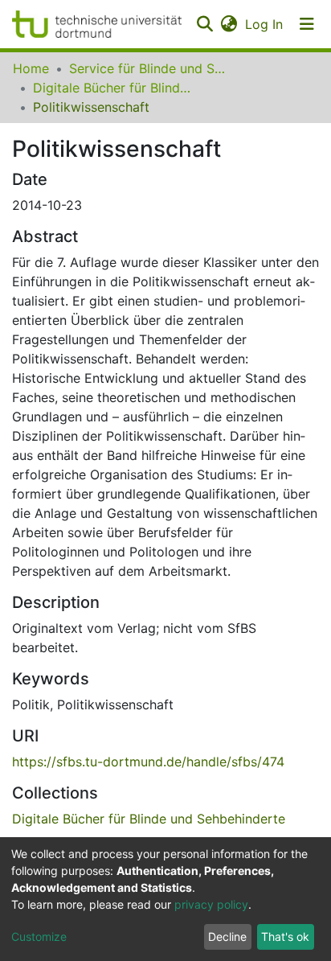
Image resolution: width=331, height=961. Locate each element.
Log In (264, 24)
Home (31, 68)
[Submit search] (204, 24)
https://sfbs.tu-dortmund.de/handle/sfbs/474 (148, 762)
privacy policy (211, 904)
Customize (39, 936)
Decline (227, 936)
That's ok (285, 936)
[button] (229, 24)
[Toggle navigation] (307, 24)
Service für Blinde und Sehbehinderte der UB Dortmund (149, 68)
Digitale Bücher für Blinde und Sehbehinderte (113, 88)
